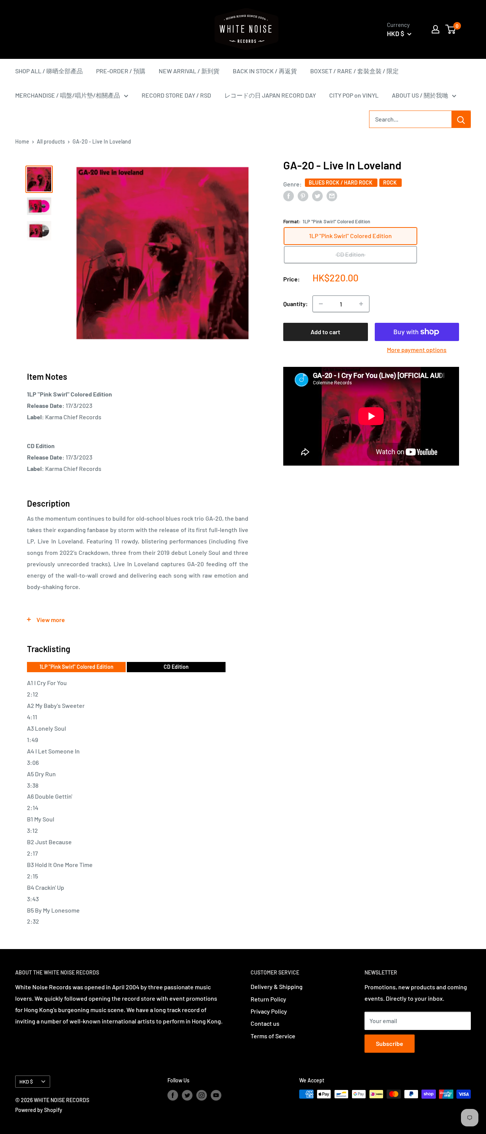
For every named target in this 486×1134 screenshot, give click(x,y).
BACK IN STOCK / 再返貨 (265, 70)
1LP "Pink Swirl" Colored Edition (76, 666)
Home (22, 141)
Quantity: (295, 303)
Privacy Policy (269, 1011)
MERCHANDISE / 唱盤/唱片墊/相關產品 (67, 95)
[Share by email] (332, 195)
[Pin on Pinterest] (303, 195)
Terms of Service (273, 1035)
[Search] (460, 119)
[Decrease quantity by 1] (321, 304)
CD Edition (176, 666)
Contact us (265, 1023)
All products (51, 141)
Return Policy (268, 999)
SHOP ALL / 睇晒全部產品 (49, 70)
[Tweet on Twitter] (317, 195)
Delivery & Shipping (277, 986)
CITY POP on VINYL (354, 95)
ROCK (390, 182)
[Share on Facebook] (288, 195)
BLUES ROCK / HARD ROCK (341, 182)
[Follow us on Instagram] (201, 1095)
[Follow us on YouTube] (216, 1095)
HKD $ (26, 1081)
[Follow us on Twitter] (187, 1095)
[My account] (435, 29)
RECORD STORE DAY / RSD (176, 95)
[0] (451, 29)
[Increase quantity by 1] (361, 304)
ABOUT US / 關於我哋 (420, 95)
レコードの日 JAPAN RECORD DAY (270, 95)
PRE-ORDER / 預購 (120, 70)
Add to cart (325, 331)
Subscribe (389, 1043)
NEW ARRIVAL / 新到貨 (189, 70)
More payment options (417, 349)
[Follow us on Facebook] (172, 1095)
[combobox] (410, 119)
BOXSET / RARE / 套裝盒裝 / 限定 (354, 70)
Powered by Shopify (38, 1110)
